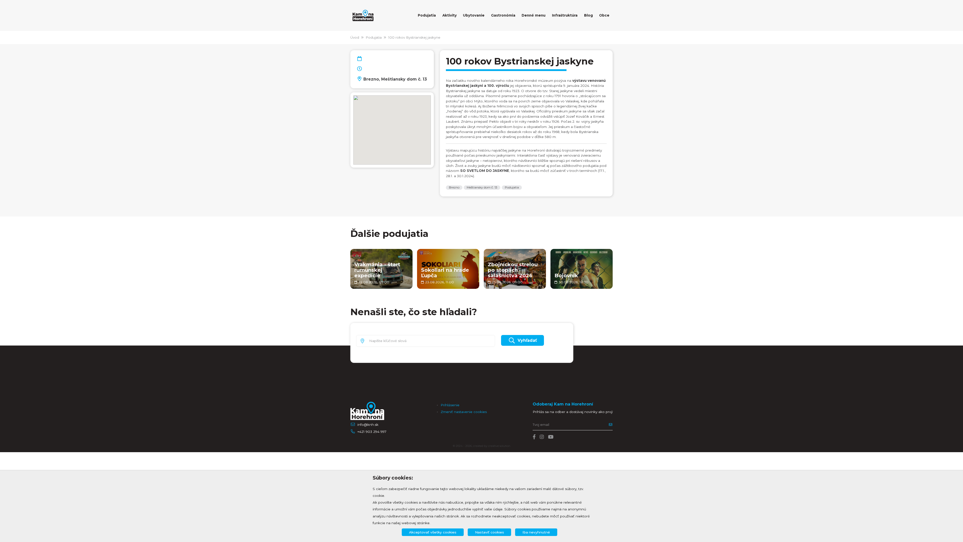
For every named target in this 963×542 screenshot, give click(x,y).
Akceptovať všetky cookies (432, 532)
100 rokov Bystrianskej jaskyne (414, 37)
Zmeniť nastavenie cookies (464, 412)
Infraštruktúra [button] (565, 15)
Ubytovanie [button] (474, 15)
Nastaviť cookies (489, 532)
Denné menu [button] (533, 15)
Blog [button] (588, 15)
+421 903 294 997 (371, 432)
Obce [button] (604, 15)
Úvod (354, 37)
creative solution (499, 446)
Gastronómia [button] (503, 15)
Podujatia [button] (427, 15)
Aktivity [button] (449, 15)
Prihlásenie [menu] (450, 405)
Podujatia (374, 37)
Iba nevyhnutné (536, 532)
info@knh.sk (367, 425)
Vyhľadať (527, 340)
